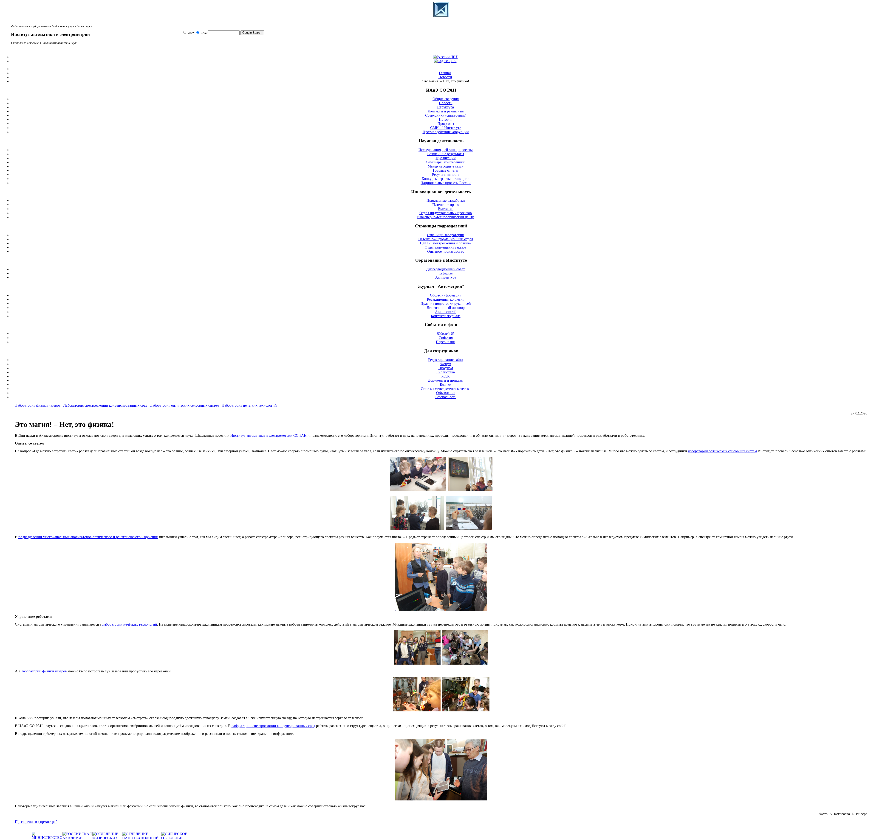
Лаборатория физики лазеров (38, 405)
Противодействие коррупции (446, 132)
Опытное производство (445, 251)
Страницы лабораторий (445, 235)
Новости (445, 103)
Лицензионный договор (446, 308)
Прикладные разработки (446, 200)
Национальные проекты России (446, 183)
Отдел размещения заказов (445, 247)
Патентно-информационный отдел (445, 239)
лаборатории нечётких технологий (129, 624)
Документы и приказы (445, 380)
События (446, 338)
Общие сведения (446, 99)
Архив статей (445, 312)
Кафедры (445, 273)
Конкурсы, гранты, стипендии (445, 179)
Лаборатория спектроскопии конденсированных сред (105, 405)
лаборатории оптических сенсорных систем (722, 451)
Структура (445, 107)
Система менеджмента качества (445, 389)
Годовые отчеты (445, 170)
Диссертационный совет (445, 269)
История (445, 119)
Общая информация (445, 295)
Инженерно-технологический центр (445, 217)
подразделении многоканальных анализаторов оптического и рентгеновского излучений (88, 537)
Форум (445, 364)
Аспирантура (445, 277)
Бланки (445, 384)
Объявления (445, 393)
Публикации (446, 158)
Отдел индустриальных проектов (445, 213)
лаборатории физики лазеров (44, 671)
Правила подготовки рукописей (446, 303)
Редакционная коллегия (445, 299)
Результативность (445, 174)
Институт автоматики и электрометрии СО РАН (268, 435)
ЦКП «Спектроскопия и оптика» (446, 243)
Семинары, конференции (445, 162)
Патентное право (445, 205)
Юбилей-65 (446, 334)
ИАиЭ (204, 33)
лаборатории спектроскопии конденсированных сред (273, 726)
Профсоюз (446, 124)
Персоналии (445, 342)
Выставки (445, 209)
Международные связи (446, 166)
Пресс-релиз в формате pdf (36, 822)
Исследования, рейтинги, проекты (445, 150)
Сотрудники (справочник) (445, 115)
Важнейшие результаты (445, 154)
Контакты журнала (446, 316)
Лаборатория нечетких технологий (250, 405)
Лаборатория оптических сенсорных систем (185, 405)
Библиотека (445, 372)
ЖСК (445, 376)
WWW (191, 33)
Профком (445, 368)
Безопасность (445, 397)
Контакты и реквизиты (446, 111)
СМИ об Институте (445, 128)
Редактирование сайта (445, 360)
